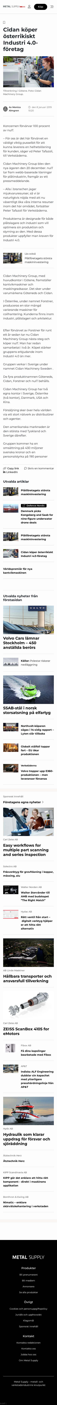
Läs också (30, 253)
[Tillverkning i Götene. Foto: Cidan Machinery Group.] (28, 71)
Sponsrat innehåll (28, 1326)
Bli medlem (28, 1280)
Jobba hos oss (28, 1354)
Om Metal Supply (28, 1360)
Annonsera (28, 1286)
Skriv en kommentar (41, 468)
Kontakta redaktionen (28, 1342)
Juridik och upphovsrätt (28, 1314)
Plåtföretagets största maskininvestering (38, 260)
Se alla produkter (28, 1292)
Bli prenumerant (28, 1274)
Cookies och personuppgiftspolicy (28, 1308)
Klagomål (28, 1320)
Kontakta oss (28, 1348)
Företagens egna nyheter (22, 802)
